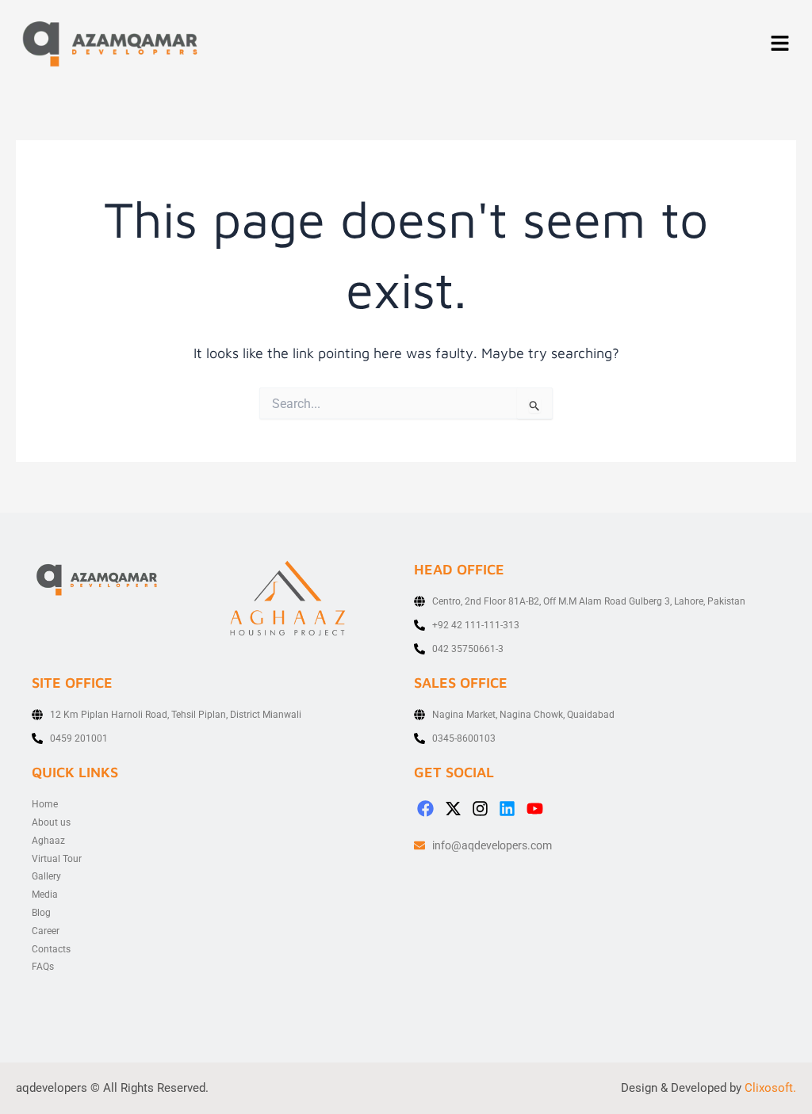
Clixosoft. (770, 1088)
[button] (780, 44)
